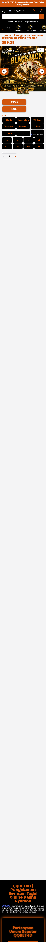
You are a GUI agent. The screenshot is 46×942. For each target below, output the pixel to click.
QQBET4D (6, 906)
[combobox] (21, 16)
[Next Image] (42, 71)
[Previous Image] (4, 71)
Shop (3, 12)
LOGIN (14, 109)
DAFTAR (14, 102)
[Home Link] (17, 11)
